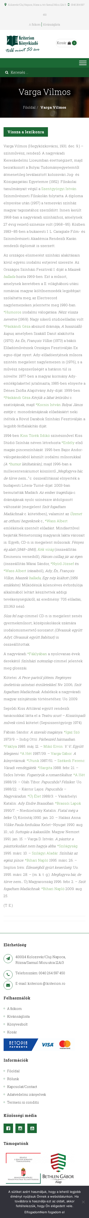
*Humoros (12, 312)
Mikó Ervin (53, 746)
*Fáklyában (37, 653)
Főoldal (29, 107)
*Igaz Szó (72, 732)
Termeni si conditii (23, 1102)
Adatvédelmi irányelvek (26, 1094)
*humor (14, 464)
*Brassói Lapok (68, 803)
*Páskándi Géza (17, 326)
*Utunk (33, 760)
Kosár (61, 43)
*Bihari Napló (36, 860)
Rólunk (13, 1079)
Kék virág (45, 549)
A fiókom (35, 24)
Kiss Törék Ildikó (35, 435)
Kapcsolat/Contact (22, 1086)
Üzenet (76, 513)
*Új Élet (34, 796)
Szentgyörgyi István (58, 188)
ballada (9, 276)
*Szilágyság (67, 846)
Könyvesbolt (17, 1024)
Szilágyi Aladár (45, 853)
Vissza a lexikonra (25, 131)
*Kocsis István (48, 404)
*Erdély (68, 442)
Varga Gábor (61, 753)
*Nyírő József (62, 563)
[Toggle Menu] (83, 63)
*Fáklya (10, 746)
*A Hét (26, 753)
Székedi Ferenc (70, 760)
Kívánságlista (51, 24)
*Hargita (45, 767)
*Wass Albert (56, 520)
